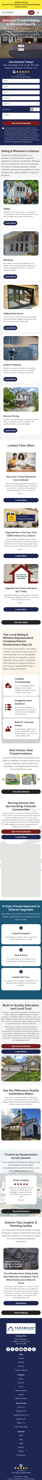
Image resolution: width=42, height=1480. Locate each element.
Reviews (21, 1447)
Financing (21, 1366)
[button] (34, 881)
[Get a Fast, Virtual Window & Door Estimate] (21, 462)
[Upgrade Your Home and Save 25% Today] (21, 573)
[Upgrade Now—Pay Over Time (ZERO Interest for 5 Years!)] (21, 518)
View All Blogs (21, 1313)
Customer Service (21, 1370)
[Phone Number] (31, 12)
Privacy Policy (27, 141)
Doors (21, 1387)
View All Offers (21, 622)
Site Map (25, 1476)
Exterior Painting (21, 1390)
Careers (21, 1451)
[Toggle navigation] (38, 12)
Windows (21, 1383)
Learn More (21, 837)
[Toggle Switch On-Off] (35, 109)
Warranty (21, 1362)
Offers (21, 1443)
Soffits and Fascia (21, 1398)
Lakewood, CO (21, 1419)
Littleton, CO (21, 1423)
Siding (21, 1379)
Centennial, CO (21, 1411)
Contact (21, 1358)
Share (20, 493)
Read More (21, 1303)
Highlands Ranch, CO (21, 1415)
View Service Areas (21, 1427)
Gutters (21, 1394)
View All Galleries (21, 792)
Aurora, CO (21, 1407)
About (21, 1435)
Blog (21, 1439)
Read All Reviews (21, 1211)
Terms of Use (16, 141)
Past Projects (21, 1455)
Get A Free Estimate (21, 123)
